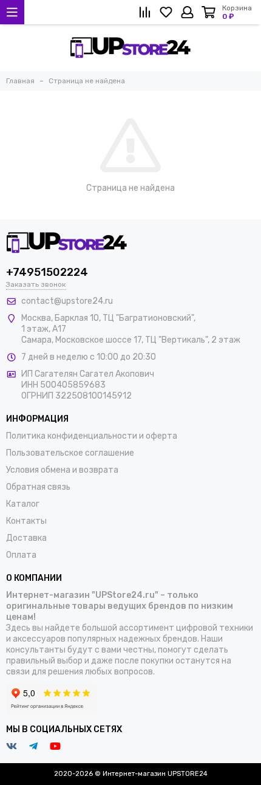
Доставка (26, 538)
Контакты (26, 521)
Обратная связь (38, 487)
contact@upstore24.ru (67, 301)
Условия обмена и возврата (62, 470)
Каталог (22, 504)
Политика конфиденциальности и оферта (91, 436)
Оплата (21, 555)
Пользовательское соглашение (70, 453)
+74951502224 (47, 272)
